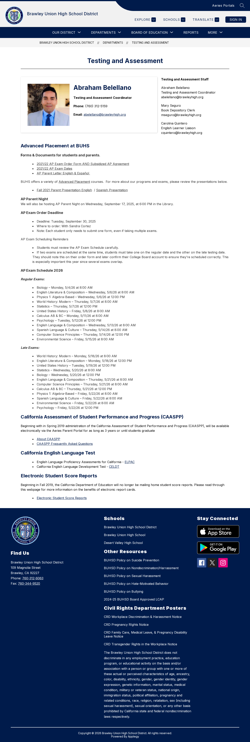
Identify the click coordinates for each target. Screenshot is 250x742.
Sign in (235, 20)
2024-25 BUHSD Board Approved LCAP (134, 599)
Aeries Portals (223, 5)
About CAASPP (48, 439)
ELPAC (130, 462)
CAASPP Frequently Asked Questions (65, 444)
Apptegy (133, 736)
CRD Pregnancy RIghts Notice (126, 625)
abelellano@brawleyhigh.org (105, 114)
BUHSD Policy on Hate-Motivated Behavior (136, 584)
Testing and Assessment (150, 42)
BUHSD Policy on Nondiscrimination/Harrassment (141, 568)
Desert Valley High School (123, 543)
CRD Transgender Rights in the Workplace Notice (140, 644)
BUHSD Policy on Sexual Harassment (132, 576)
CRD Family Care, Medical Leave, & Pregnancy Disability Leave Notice (145, 634)
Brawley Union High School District (67, 42)
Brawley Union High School (124, 535)
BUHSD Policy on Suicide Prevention (131, 560)
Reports (190, 32)
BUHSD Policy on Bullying (123, 591)
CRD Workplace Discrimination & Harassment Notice (143, 617)
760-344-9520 (29, 583)
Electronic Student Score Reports (62, 498)
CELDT (114, 467)
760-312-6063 (32, 578)
